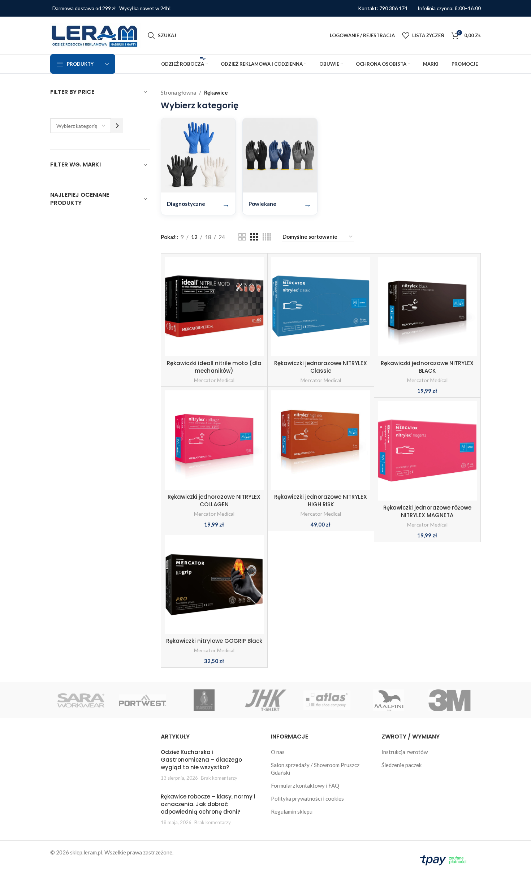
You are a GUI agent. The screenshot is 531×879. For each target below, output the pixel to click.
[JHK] (265, 700)
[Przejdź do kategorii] (117, 125)
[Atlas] (327, 700)
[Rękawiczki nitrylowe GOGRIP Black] (214, 584)
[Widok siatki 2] (242, 237)
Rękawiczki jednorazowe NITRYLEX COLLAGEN (214, 500)
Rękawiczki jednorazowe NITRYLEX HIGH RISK (320, 500)
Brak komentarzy (219, 778)
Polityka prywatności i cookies (307, 798)
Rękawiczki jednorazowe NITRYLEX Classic (320, 366)
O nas (278, 752)
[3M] (450, 700)
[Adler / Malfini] (388, 700)
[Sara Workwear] (81, 700)
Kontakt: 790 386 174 (382, 8)
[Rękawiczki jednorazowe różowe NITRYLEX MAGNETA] (427, 450)
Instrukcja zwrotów (404, 752)
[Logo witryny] (95, 34)
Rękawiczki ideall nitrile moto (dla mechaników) (214, 366)
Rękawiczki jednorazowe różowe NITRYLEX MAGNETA (427, 511)
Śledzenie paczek (401, 765)
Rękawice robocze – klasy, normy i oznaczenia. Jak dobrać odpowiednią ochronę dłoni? (208, 804)
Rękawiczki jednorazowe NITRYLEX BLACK (427, 366)
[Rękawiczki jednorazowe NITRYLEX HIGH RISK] (320, 439)
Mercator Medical (214, 380)
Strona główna (178, 92)
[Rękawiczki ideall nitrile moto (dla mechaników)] (214, 306)
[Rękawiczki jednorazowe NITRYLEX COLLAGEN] (214, 439)
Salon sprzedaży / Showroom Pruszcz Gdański (315, 769)
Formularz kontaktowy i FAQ (305, 785)
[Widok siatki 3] (254, 237)
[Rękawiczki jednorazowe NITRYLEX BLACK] (427, 306)
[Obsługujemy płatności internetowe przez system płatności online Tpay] (445, 859)
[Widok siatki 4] (267, 237)
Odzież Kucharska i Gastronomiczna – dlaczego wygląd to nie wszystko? (201, 759)
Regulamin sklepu (291, 811)
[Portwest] (142, 700)
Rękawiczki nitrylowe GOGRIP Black (214, 641)
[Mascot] (204, 700)
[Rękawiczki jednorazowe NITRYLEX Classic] (320, 306)
